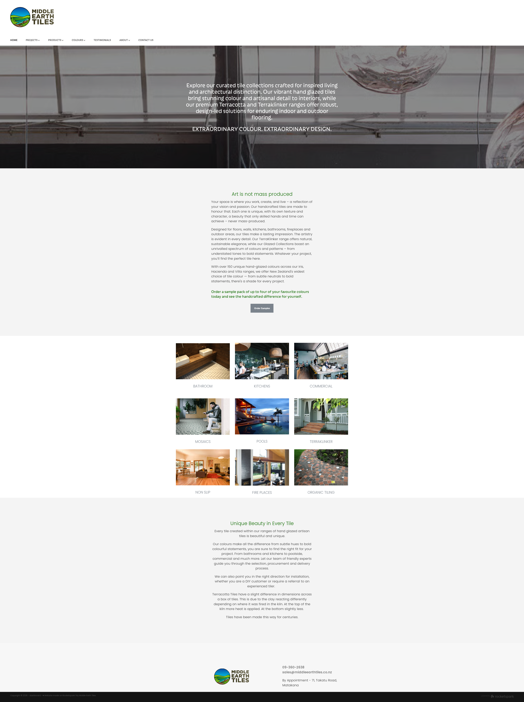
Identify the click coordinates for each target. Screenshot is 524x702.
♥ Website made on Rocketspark (59, 695)
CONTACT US (145, 40)
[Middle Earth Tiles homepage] (260, 17)
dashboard (35, 695)
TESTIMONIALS (102, 40)
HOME (13, 40)
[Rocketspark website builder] (497, 697)
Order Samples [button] (262, 308)
